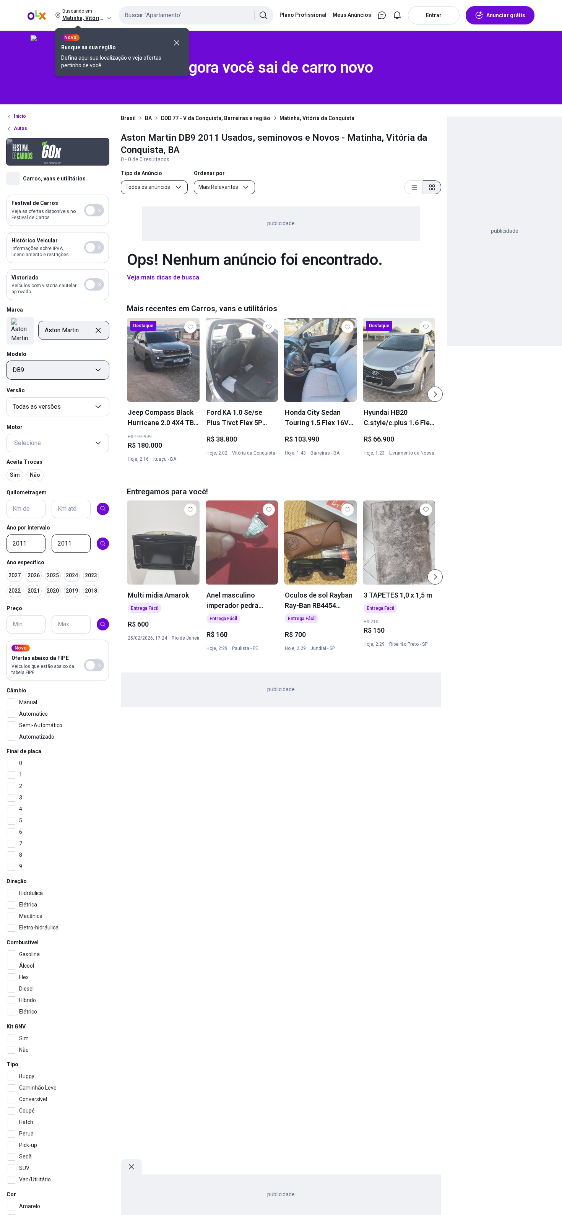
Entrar (434, 15)
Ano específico (25, 562)
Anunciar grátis (505, 15)
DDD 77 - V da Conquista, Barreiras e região (215, 118)
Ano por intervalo (28, 527)
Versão (15, 390)
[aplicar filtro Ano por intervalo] (103, 544)
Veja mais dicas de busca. (164, 277)
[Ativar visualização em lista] (413, 187)
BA (148, 118)
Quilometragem (26, 492)
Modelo (16, 354)
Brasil (128, 118)
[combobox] (196, 15)
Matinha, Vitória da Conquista (316, 118)
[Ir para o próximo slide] (435, 394)
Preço (14, 608)
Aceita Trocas (24, 462)
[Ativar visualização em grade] (432, 187)
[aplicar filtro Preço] (103, 624)
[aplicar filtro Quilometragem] (103, 508)
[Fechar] (177, 42)
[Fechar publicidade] (131, 1166)
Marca (14, 310)
